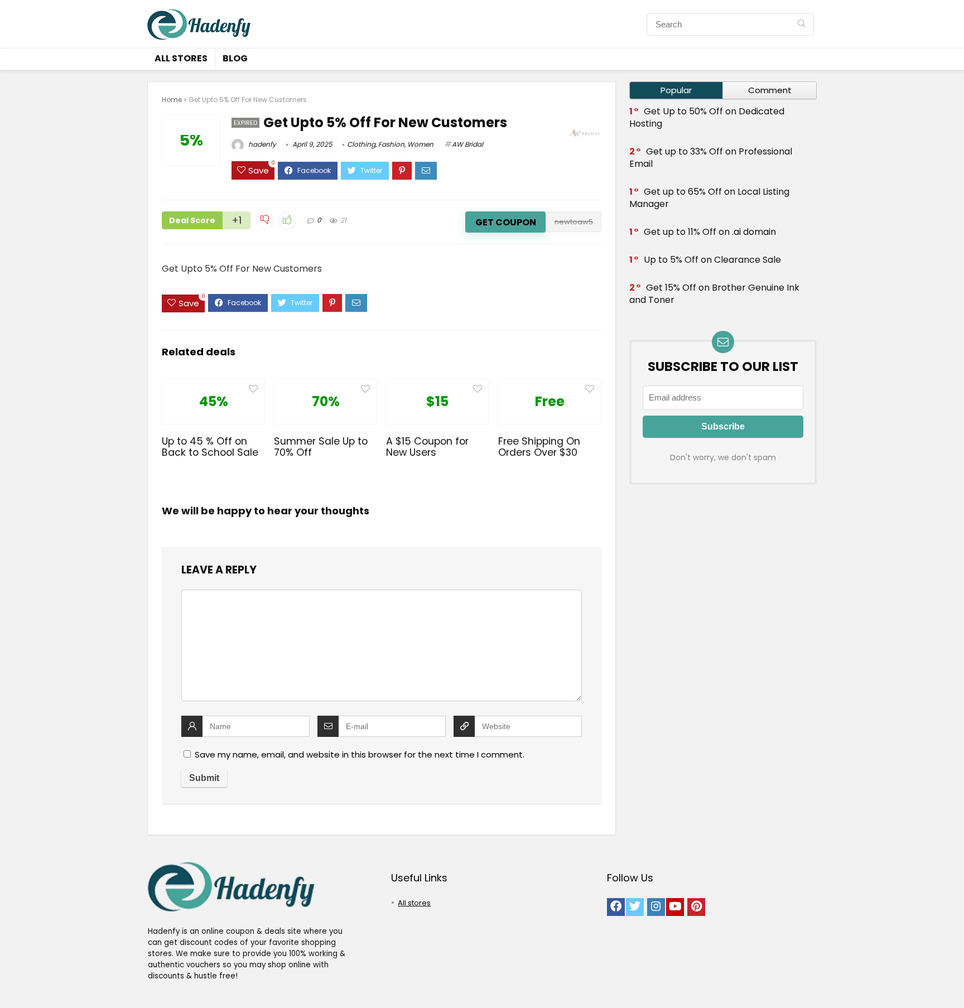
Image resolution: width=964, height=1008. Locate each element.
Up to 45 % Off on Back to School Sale (210, 447)
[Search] (801, 24)
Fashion (391, 144)
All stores (181, 58)
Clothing (361, 144)
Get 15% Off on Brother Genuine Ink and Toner (714, 293)
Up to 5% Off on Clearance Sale (712, 259)
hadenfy (261, 144)
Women (420, 144)
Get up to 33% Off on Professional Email (710, 157)
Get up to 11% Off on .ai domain (710, 231)
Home (172, 99)
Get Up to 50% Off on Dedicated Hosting (706, 117)
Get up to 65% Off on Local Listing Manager (709, 197)
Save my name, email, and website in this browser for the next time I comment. (359, 754)
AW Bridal (467, 144)
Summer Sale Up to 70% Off (321, 447)
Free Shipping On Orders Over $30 (539, 447)
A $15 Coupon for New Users (427, 447)
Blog (235, 58)
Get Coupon (505, 222)
